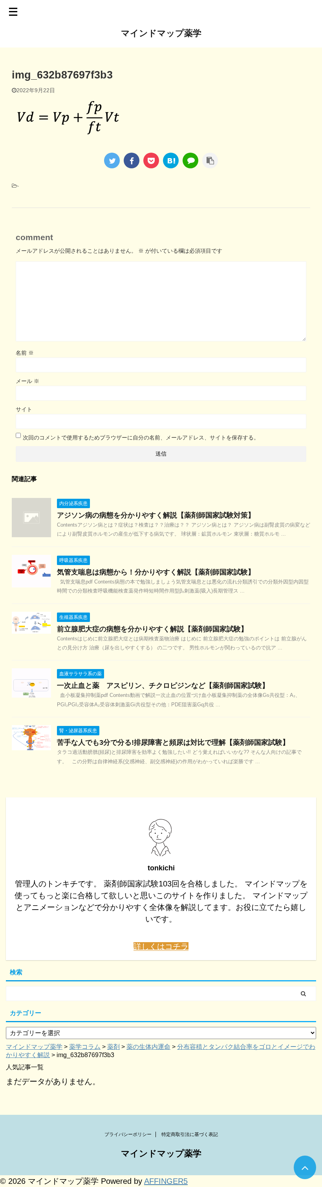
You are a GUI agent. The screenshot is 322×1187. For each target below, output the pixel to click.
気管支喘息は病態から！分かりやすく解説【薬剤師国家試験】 (156, 572)
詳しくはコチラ (161, 946)
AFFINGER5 (166, 1181)
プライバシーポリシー (128, 1134)
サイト (24, 409)
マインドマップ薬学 (161, 33)
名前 (25, 353)
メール (27, 381)
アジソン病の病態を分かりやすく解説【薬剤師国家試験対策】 (156, 515)
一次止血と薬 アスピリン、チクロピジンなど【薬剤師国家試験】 (163, 685)
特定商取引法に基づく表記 (189, 1134)
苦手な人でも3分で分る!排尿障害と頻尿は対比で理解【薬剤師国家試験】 (173, 742)
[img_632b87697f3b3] (171, 160)
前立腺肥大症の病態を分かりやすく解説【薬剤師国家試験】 (152, 629)
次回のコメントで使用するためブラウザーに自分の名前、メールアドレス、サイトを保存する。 (141, 437)
